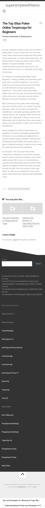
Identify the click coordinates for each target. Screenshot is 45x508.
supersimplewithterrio (23, 5)
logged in (16, 240)
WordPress (21, 487)
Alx (35, 487)
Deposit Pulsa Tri (8, 314)
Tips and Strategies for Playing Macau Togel (10, 221)
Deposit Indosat (7, 322)
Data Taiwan (6, 407)
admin (29, 36)
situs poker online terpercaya (18, 189)
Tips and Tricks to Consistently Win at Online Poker (20, 281)
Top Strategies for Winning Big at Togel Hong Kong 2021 (22, 294)
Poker (4, 40)
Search (4, 260)
